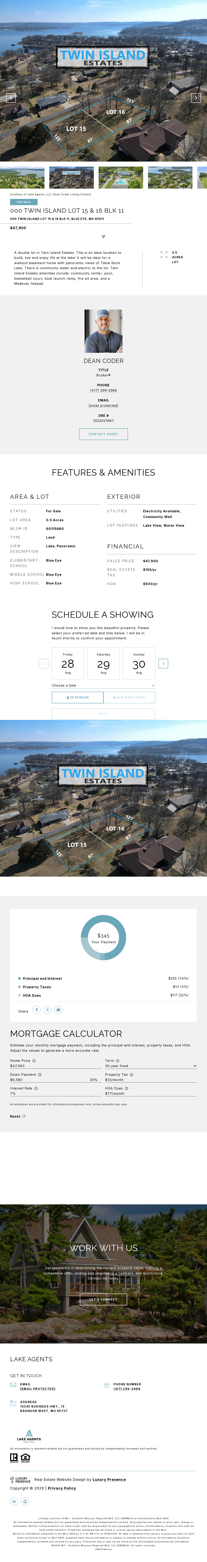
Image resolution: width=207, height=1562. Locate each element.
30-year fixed (116, 1066)
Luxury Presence (109, 1479)
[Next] (163, 663)
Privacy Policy (62, 1488)
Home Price (20, 1061)
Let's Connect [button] (104, 1299)
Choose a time (64, 685)
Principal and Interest (42, 978)
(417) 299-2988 (103, 390)
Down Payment (23, 1074)
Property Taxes (37, 986)
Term (109, 1061)
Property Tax (116, 1074)
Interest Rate (21, 1088)
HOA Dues (114, 1088)
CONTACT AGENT (103, 434)
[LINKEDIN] (14, 1501)
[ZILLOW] (25, 1501)
